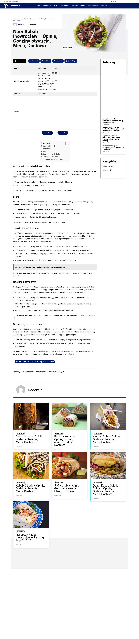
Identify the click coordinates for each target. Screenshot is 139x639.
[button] (111, 5)
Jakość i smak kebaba (51, 154)
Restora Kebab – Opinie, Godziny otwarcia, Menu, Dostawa (64, 441)
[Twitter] (113, 1)
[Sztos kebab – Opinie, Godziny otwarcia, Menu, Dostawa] (31, 416)
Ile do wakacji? (107, 170)
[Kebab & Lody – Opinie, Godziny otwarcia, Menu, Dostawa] (31, 465)
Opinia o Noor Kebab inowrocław (51, 147)
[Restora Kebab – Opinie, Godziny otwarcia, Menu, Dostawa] (69, 416)
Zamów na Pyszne (47, 133)
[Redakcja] (15, 24)
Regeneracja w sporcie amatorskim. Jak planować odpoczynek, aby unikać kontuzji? (112, 138)
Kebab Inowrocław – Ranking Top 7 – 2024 (35, 361)
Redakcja (21, 24)
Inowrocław (23, 19)
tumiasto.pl (16, 19)
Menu (45, 151)
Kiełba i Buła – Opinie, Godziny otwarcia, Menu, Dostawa (106, 439)
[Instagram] (111, 1)
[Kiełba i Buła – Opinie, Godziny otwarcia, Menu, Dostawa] (108, 416)
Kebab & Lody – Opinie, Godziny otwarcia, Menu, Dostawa (30, 488)
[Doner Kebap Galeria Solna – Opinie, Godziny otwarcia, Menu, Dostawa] (108, 465)
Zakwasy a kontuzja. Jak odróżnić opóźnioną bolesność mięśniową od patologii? (114, 129)
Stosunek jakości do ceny (53, 159)
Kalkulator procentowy (109, 166)
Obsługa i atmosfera (51, 157)
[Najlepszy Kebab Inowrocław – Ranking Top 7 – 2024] (31, 514)
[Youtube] (116, 1)
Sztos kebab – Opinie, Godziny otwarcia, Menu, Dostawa (29, 439)
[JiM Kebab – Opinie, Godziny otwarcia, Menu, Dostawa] (69, 465)
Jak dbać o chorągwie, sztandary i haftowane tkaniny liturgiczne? (113, 147)
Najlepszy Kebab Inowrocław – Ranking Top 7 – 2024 (30, 537)
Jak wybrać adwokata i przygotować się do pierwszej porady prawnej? (113, 120)
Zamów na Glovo (63, 133)
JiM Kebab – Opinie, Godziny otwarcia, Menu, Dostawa (67, 488)
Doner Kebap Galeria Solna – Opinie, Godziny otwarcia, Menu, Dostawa (105, 490)
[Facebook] (109, 1)
